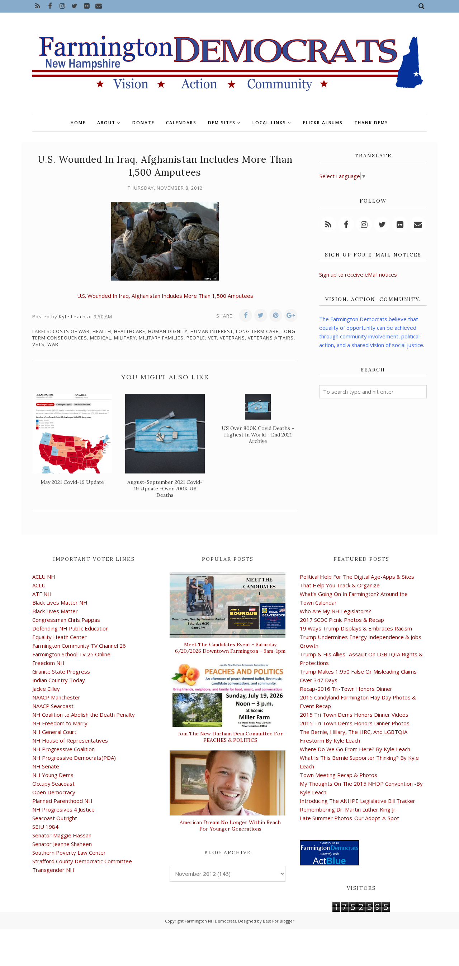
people (195, 337)
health (102, 331)
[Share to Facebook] (245, 315)
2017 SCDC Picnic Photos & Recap (342, 619)
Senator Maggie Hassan (61, 835)
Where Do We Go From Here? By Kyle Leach (355, 749)
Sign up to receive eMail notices (358, 274)
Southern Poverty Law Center (69, 852)
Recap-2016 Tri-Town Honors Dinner (346, 688)
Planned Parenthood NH (62, 800)
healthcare (129, 331)
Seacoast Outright (54, 818)
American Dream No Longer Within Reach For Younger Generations (230, 825)
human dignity (168, 331)
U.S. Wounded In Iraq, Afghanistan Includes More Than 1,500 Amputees (165, 295)
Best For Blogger (278, 921)
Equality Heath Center (59, 637)
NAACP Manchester (56, 697)
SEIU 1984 (45, 826)
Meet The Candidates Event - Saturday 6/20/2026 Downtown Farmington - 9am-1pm (230, 647)
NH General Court (54, 731)
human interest (211, 331)
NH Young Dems (53, 774)
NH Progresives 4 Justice (63, 809)
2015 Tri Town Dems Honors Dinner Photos (355, 723)
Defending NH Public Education (70, 628)
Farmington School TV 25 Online (71, 654)
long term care (257, 331)
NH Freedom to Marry (59, 723)
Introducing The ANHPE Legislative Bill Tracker (357, 800)
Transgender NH (53, 869)
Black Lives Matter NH (59, 602)
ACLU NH (43, 576)
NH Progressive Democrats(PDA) (74, 757)
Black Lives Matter (55, 611)
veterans (232, 337)
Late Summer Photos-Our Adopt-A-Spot (349, 818)
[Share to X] (260, 315)
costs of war (71, 331)
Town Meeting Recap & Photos (338, 774)
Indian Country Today (58, 680)
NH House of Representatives (70, 740)
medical (100, 337)
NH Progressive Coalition (63, 749)
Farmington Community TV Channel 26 (79, 645)
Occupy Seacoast (53, 783)
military (125, 337)
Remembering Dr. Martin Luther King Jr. (348, 809)
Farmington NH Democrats (210, 921)
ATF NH (42, 593)
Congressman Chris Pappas (66, 619)
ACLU (39, 585)
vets (38, 344)
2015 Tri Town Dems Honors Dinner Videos (354, 714)
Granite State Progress (61, 671)
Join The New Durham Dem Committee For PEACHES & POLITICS (230, 736)
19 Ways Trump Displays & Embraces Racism (356, 628)
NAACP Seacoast (53, 706)
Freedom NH (48, 662)
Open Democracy (53, 792)
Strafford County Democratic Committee (82, 861)
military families (161, 337)
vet (212, 337)
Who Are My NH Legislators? (335, 611)
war (52, 344)
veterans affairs (271, 337)
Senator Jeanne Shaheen (62, 843)
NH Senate (45, 766)
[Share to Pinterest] (275, 315)
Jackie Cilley (46, 688)
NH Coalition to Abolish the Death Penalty (83, 714)
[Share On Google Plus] (290, 315)
